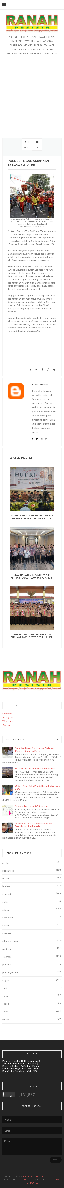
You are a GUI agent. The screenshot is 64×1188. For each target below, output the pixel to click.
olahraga (6, 956)
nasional (6, 949)
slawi (5, 995)
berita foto (8, 870)
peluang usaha (10, 972)
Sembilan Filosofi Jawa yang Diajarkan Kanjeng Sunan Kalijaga (34, 749)
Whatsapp (7, 721)
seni (4, 988)
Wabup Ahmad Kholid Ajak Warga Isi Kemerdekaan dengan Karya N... (32, 517)
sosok (5, 1003)
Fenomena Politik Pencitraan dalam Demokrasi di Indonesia (33, 825)
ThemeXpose (23, 1179)
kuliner (6, 925)
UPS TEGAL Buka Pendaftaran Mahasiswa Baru (37, 787)
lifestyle (6, 933)
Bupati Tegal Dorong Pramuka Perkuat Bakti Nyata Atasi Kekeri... (32, 635)
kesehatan (8, 917)
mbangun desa (10, 941)
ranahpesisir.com (33, 1176)
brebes (6, 878)
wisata (6, 1019)
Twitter (6, 725)
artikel (5, 862)
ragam (5, 980)
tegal (5, 1011)
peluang (6, 964)
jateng (5, 909)
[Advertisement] (32, 96)
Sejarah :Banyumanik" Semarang (32, 806)
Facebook (7, 713)
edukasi (6, 894)
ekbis (5, 902)
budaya (6, 886)
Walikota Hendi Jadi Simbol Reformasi (35, 768)
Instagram (7, 717)
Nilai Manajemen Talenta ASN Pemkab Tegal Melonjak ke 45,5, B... (32, 576)
